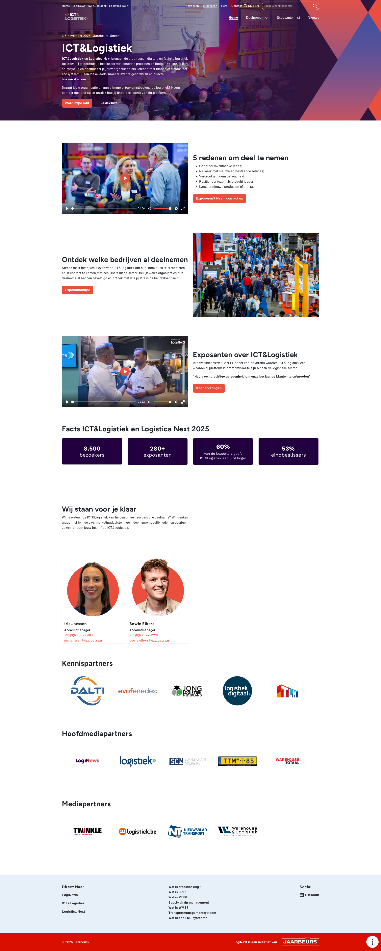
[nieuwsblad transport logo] (187, 831)
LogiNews (79, 5)
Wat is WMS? (178, 908)
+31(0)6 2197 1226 (143, 635)
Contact (236, 5)
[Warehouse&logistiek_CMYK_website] (237, 831)
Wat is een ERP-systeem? (187, 918)
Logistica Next (118, 5)
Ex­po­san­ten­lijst (77, 290)
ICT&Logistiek (97, 5)
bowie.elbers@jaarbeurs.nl (149, 640)
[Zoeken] (315, 6)
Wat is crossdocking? (184, 887)
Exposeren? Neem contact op (219, 198)
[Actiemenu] (372, 942)
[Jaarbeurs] (300, 941)
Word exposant (77, 103)
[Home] (77, 16)
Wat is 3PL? (177, 892)
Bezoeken (192, 5)
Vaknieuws (109, 103)
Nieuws (313, 17)
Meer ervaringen (209, 388)
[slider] (104, 208)
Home (66, 5)
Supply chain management (188, 902)
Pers (224, 5)
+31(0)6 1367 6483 (78, 635)
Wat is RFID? (178, 897)
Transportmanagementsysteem (192, 913)
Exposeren (210, 5)
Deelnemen (255, 17)
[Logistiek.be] (137, 831)
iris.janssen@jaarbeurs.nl (83, 640)
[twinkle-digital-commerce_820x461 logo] (87, 831)
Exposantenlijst (288, 17)
